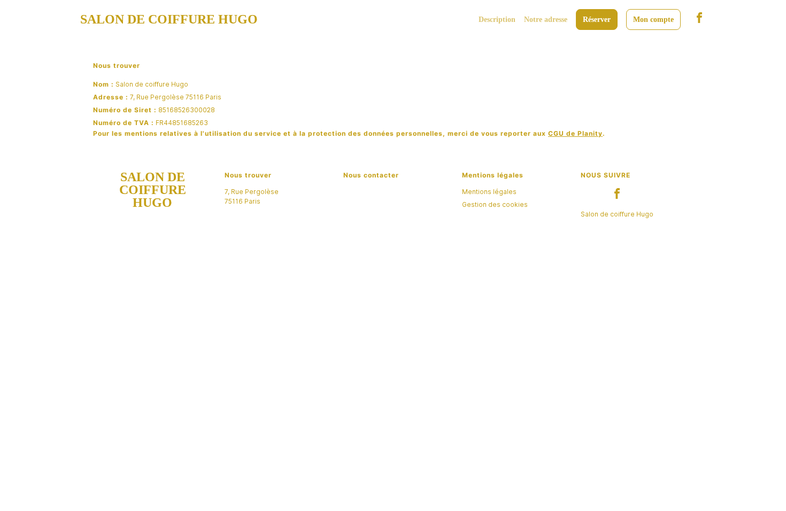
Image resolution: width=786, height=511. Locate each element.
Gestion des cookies (495, 204)
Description (497, 20)
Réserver (597, 20)
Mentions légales (489, 192)
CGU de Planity (575, 133)
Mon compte (653, 20)
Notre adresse (545, 20)
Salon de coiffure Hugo (617, 214)
